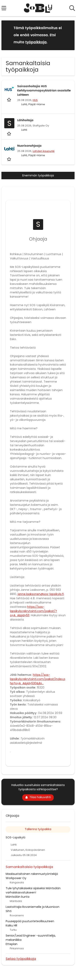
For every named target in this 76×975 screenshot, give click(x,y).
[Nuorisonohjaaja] (9, 149)
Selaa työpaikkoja (21, 958)
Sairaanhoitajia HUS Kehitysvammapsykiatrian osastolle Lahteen (44, 90)
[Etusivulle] (38, 8)
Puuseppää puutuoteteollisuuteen (30, 921)
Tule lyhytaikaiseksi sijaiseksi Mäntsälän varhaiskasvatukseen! (33, 890)
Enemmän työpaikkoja (38, 175)
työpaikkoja (36, 42)
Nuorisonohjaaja (29, 146)
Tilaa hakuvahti (40, 797)
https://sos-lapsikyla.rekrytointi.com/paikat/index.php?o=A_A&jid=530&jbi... (37, 679)
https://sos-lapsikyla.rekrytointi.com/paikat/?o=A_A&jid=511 (33, 611)
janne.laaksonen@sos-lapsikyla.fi (41, 594)
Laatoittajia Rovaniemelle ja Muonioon (32, 907)
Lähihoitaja (25, 120)
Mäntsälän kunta (17, 897)
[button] (68, 35)
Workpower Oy (16, 878)
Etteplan (11, 944)
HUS (35, 100)
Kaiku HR (11, 925)
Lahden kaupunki (44, 151)
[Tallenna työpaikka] (9, 99)
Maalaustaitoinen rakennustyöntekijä (32, 874)
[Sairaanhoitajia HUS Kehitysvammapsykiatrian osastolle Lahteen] (9, 89)
